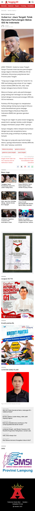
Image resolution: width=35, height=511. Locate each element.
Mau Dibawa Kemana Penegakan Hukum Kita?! (17, 440)
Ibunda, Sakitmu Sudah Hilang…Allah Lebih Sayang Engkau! (15, 417)
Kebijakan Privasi (18, 504)
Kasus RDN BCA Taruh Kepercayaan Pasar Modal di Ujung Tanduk (25, 185)
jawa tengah (22, 152)
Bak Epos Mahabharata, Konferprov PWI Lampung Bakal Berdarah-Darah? (15, 423)
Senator (7, 25)
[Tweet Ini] (21, 166)
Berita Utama (5, 14)
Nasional (12, 14)
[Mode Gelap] (30, 2)
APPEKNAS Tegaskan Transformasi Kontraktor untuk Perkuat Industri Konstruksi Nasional (7, 220)
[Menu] (2, 2)
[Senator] (11, 2)
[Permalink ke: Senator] (2, 26)
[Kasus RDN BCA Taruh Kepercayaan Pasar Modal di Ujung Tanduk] (26, 178)
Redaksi (25, 502)
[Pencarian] (33, 2)
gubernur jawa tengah (9, 152)
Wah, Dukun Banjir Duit (9, 435)
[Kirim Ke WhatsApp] (32, 166)
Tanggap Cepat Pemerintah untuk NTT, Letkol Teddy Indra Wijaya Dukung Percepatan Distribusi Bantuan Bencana (8, 186)
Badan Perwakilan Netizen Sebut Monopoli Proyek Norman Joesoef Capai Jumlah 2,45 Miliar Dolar (26, 220)
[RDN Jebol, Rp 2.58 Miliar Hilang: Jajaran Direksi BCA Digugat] (8, 195)
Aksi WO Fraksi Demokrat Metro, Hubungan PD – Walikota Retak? (17, 411)
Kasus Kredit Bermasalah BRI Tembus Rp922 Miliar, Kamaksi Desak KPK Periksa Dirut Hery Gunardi (26, 203)
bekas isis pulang (7, 149)
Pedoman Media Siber (14, 502)
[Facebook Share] (18, 166)
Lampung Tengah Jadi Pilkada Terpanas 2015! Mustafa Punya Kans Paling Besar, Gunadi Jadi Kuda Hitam (17, 430)
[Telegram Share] (28, 166)
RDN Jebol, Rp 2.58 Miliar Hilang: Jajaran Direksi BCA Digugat (8, 203)
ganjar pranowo (20, 149)
